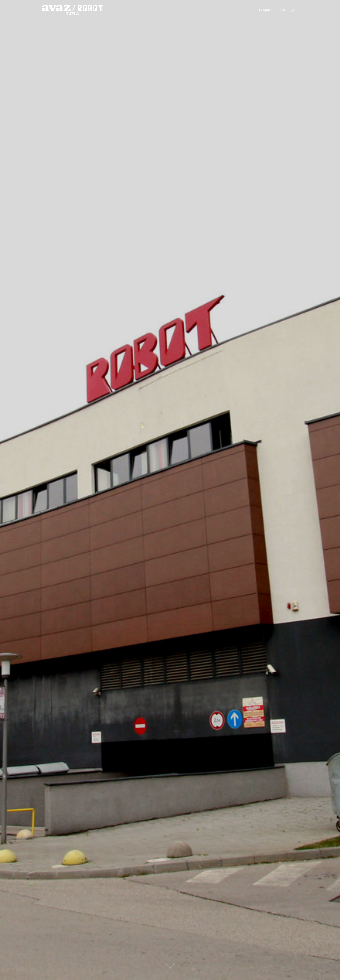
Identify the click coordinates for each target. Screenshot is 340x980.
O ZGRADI (264, 10)
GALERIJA (287, 10)
